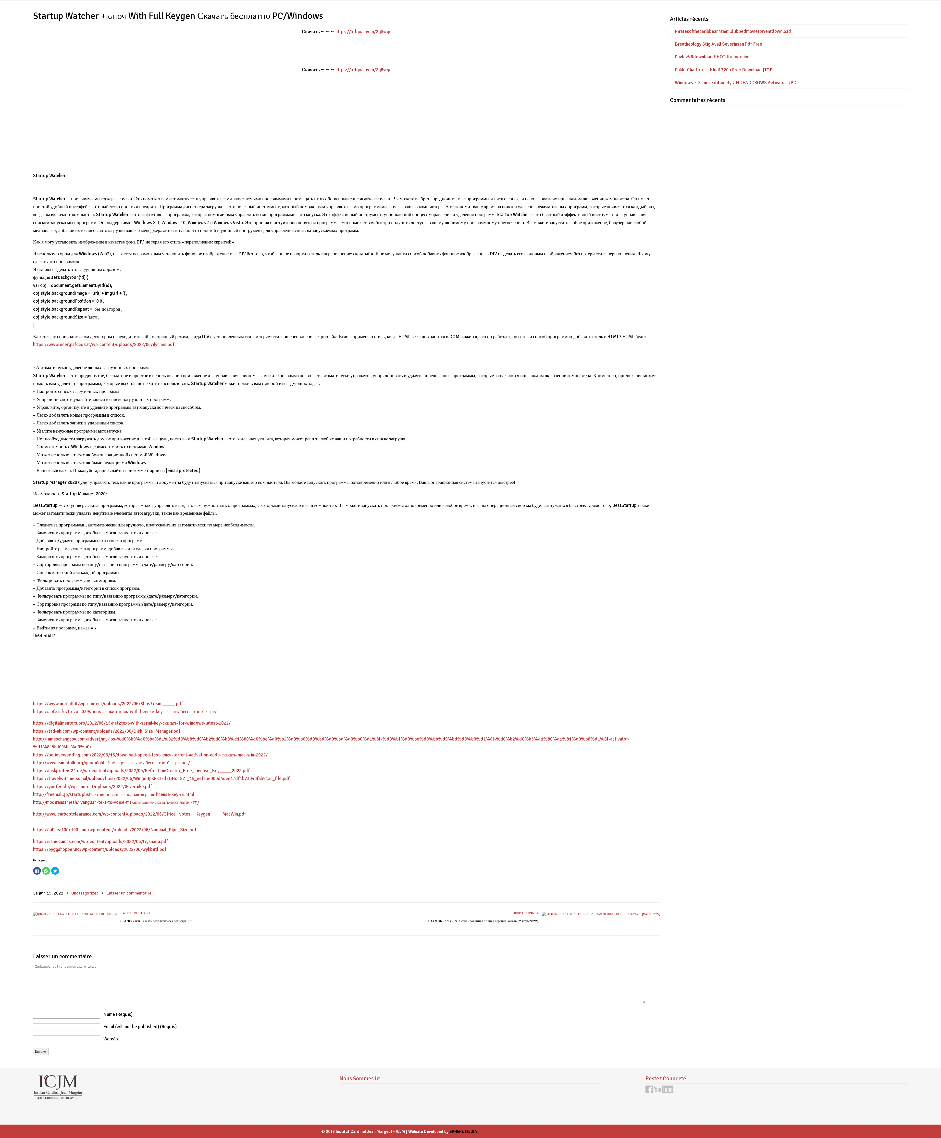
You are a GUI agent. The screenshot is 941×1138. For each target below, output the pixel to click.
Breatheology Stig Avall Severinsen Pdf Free (718, 44)
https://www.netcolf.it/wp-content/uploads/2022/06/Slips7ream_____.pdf (108, 704)
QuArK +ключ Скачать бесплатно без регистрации (156, 921)
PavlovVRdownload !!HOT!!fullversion (712, 57)
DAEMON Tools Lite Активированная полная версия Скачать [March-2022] (483, 921)
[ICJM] (58, 1097)
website (111, 1039)
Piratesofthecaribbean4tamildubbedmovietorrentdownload (733, 31)
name (118, 1014)
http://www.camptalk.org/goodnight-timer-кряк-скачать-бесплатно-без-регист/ (111, 763)
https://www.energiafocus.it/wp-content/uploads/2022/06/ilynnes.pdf (103, 344)
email (140, 1027)
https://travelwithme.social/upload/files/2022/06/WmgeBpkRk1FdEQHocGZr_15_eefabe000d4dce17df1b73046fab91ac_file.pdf (161, 778)
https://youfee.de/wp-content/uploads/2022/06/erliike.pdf (92, 787)
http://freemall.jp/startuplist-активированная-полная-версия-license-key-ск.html (113, 794)
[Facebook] (649, 1091)
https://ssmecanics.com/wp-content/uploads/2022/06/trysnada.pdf (100, 841)
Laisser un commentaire (128, 893)
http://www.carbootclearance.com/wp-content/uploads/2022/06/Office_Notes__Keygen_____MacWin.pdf (139, 814)
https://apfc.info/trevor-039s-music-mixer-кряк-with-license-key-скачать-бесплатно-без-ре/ (125, 712)
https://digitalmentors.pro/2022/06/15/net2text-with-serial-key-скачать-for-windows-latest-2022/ (132, 723)
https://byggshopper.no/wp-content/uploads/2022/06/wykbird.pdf (99, 849)
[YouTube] (663, 1091)
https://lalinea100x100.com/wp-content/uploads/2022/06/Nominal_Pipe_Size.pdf (115, 830)
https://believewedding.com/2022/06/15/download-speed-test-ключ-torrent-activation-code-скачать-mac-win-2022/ (150, 755)
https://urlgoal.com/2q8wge (363, 32)
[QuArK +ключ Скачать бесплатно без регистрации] (75, 914)
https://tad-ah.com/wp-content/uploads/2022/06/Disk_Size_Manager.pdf (106, 731)
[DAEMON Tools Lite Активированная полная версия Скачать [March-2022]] (601, 914)
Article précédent (136, 913)
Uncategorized (85, 893)
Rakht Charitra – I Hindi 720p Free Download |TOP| (724, 70)
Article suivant (525, 913)
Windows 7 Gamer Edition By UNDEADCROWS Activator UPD (735, 83)
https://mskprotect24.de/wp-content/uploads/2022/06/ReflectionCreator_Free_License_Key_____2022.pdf (141, 771)
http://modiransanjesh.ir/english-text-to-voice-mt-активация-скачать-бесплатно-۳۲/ (116, 802)
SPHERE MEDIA (463, 1131)
